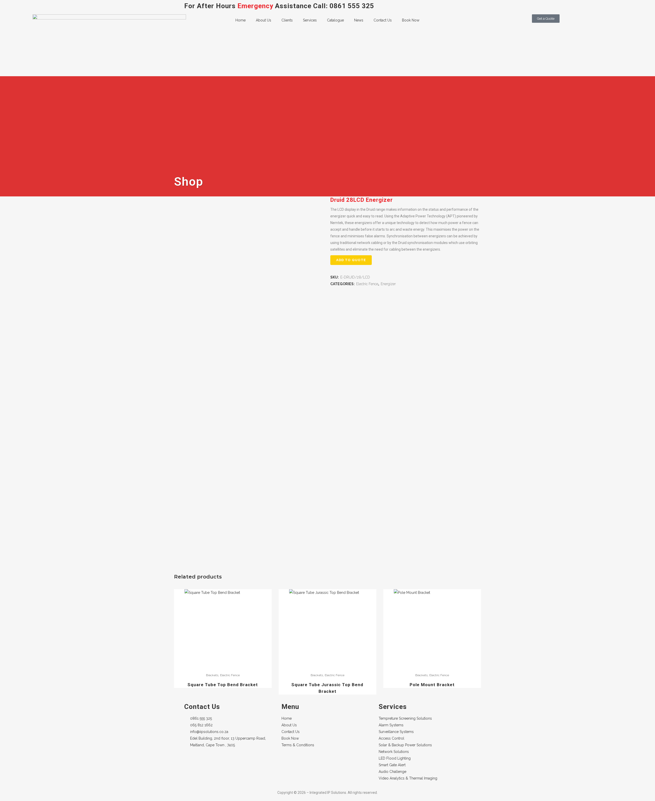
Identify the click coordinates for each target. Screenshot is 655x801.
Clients (287, 20)
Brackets (212, 675)
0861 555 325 (352, 6)
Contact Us (383, 20)
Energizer (388, 284)
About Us (263, 20)
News (358, 20)
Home (240, 20)
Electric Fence (367, 284)
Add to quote (351, 260)
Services (310, 20)
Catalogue (335, 20)
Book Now (410, 20)
